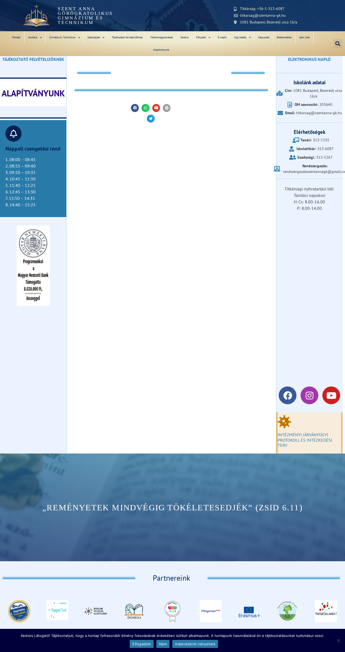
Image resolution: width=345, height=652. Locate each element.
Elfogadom (141, 644)
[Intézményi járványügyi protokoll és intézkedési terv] (284, 421)
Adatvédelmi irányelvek (195, 644)
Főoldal (16, 37)
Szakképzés (93, 37)
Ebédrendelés (284, 37)
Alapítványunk (161, 49)
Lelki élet (304, 37)
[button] (337, 43)
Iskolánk (32, 37)
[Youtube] (331, 395)
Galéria (185, 37)
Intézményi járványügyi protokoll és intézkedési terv (305, 440)
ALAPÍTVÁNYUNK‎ (33, 93)
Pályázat (201, 37)
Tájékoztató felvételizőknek (127, 37)
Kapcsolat (263, 37)
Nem (163, 644)
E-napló (222, 37)
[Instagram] (309, 395)
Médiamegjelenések (161, 37)
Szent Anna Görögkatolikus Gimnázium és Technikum (85, 15)
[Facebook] (287, 395)
